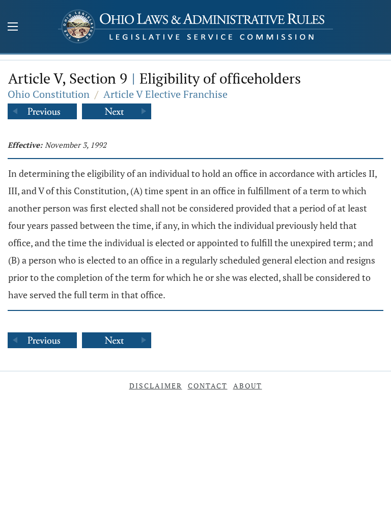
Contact (208, 385)
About (247, 385)
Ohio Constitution (49, 94)
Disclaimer (155, 385)
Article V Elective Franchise (165, 94)
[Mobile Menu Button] (13, 27)
